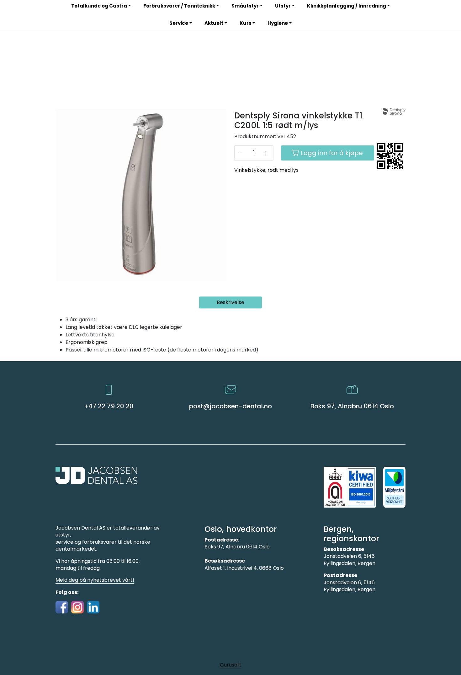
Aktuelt (213, 23)
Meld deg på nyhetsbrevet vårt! (95, 580)
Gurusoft (230, 664)
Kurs (246, 23)
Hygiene (278, 23)
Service (178, 23)
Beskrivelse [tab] (230, 302)
